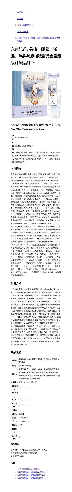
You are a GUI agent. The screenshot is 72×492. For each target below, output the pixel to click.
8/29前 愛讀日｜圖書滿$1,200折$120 (32, 478)
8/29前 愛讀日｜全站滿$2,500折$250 (32, 472)
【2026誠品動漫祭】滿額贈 (28, 469)
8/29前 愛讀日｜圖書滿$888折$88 (31, 475)
